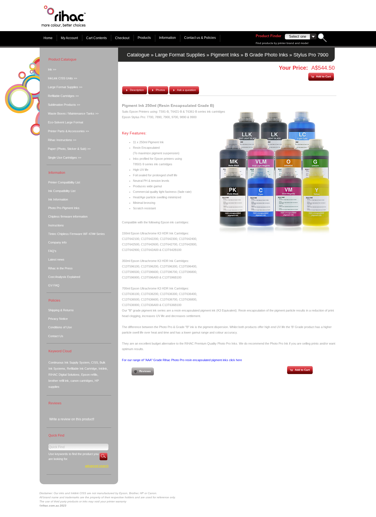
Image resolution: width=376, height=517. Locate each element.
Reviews (54, 403)
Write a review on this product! (71, 419)
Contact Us (55, 336)
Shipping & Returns (61, 310)
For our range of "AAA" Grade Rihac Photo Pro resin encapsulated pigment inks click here (182, 360)
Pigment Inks (225, 55)
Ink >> (52, 69)
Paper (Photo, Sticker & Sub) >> (69, 148)
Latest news (56, 259)
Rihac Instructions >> (62, 140)
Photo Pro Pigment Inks (64, 208)
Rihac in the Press (60, 268)
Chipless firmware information (68, 216)
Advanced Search (96, 465)
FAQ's (52, 251)
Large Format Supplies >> (65, 87)
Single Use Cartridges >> (64, 157)
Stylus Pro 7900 (310, 55)
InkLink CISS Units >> (62, 78)
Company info (57, 242)
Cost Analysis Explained (64, 276)
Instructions (56, 225)
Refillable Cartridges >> (63, 96)
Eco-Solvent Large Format (65, 122)
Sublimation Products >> (64, 104)
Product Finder (268, 36)
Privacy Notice (58, 318)
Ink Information (58, 199)
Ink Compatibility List (61, 191)
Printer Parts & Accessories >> (68, 131)
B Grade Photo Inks (266, 55)
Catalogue (138, 55)
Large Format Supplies (180, 55)
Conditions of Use (60, 327)
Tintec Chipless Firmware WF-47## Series (76, 234)
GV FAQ (53, 285)
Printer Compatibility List (64, 182)
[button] (321, 77)
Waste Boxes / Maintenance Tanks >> (73, 113)
